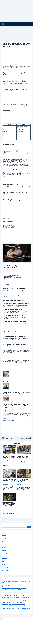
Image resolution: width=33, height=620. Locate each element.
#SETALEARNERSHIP (11, 602)
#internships (24, 595)
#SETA (8, 602)
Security (3, 564)
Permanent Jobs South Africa (9, 609)
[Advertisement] (16, 10)
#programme (26, 600)
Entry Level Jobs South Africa (17, 605)
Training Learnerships (5, 567)
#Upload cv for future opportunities (6, 604)
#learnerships (9, 597)
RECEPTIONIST (4, 561)
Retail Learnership (19, 609)
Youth (3, 573)
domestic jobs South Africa (11, 605)
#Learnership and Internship (6, 532)
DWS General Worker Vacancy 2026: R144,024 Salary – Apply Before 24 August (14, 588)
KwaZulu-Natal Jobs (18, 608)
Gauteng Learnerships (27, 605)
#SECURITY (5, 602)
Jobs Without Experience (12, 608)
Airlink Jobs (21, 604)
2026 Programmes (5, 533)
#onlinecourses (18, 600)
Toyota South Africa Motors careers (15, 277)
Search (3, 525)
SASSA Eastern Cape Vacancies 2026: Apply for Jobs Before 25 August (13, 584)
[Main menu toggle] (31, 24)
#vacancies (13, 604)
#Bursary (9, 595)
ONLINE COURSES (9, 507)
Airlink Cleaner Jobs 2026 (17, 604)
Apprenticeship (4, 536)
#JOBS (4, 597)
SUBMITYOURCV (9, 23)
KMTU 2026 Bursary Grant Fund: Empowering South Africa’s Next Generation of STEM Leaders (23, 456)
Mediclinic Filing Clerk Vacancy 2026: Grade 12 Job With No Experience (13, 589)
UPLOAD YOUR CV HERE (5, 570)
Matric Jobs (28, 608)
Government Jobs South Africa (6, 608)
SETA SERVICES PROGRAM (6, 565)
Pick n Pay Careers (15, 609)
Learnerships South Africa (24, 608)
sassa (22, 609)
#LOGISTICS (4, 600)
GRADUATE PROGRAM (5, 547)
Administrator (4, 535)
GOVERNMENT (4, 544)
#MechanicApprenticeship (10, 600)
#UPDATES (20, 602)
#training (17, 602)
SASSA (3, 562)
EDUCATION (4, 542)
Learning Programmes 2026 (6, 555)
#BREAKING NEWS (4, 595)
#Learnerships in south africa (21, 597)
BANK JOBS (4, 538)
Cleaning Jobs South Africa (5, 605)
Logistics (3, 556)
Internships (4, 550)
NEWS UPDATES (4, 558)
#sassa (3, 602)
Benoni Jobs (24, 604)
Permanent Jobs (4, 609)
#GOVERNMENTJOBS (16, 595)
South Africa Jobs (26, 609)
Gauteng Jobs (22, 605)
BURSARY (3, 539)
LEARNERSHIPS (5, 460)
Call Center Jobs (4, 541)
